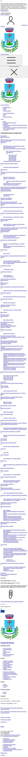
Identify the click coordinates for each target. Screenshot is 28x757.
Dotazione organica (5, 231)
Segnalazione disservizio (8, 741)
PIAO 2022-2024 (12, 160)
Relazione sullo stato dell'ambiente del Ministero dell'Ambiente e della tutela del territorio (13, 519)
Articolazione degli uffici (6, 190)
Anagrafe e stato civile (8, 661)
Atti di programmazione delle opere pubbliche (10, 489)
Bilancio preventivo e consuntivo (8, 398)
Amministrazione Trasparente (10, 122)
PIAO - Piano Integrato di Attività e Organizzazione (14, 567)
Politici (4, 653)
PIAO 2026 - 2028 (13, 155)
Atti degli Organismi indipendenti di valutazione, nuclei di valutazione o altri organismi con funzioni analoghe (15, 428)
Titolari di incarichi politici (9, 177)
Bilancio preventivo (7, 402)
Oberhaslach (10, 703)
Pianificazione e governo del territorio (9, 502)
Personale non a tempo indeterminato (8, 240)
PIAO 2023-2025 (12, 158)
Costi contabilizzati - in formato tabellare (12, 458)
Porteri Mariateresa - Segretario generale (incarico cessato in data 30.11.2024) (13, 225)
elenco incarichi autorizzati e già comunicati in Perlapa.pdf (12, 601)
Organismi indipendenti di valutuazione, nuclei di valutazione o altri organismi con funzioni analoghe (14, 423)
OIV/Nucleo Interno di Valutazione (8, 279)
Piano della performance (6, 292)
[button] (7, 107)
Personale (6, 124)
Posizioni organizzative (5, 230)
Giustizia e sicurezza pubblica (9, 673)
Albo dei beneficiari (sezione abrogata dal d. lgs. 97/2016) (13, 393)
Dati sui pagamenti (5, 470)
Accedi (2, 119)
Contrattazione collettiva (6, 265)
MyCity (3, 755)
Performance (3, 284)
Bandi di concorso (4, 280)
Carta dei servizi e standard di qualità (8, 442)
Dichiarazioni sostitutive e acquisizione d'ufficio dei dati (12, 337)
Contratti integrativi (7, 275)
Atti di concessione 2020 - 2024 (10, 390)
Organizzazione (4, 169)
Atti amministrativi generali (9, 147)
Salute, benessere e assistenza (9, 676)
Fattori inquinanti (7, 510)
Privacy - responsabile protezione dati (9, 574)
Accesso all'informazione (8, 113)
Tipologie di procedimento (6, 329)
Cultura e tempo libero (8, 662)
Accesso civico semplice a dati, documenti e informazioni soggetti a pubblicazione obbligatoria (14, 549)
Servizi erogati (4, 440)
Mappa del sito (4, 753)
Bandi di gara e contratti (6, 343)
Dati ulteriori (3, 573)
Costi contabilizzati (5, 454)
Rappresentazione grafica (6, 324)
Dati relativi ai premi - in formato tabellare (12, 310)
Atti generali (3, 142)
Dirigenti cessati (4, 220)
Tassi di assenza (4, 249)
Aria (4, 115)
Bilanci (2, 394)
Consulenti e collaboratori (6, 199)
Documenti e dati (7, 655)
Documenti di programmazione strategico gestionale (14, 148)
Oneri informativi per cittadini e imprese (9, 163)
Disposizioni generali (5, 137)
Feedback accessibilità (5, 717)
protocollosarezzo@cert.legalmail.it (10, 736)
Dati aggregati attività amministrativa (8, 325)
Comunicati (5, 685)
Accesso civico (4, 544)
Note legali (5, 747)
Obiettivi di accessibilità (8, 570)
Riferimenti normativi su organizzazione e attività (13, 146)
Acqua (4, 114)
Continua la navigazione (5, 13)
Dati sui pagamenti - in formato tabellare (11, 474)
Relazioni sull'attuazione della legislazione (12, 516)
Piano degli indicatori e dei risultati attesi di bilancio (12, 397)
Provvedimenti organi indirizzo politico (9, 341)
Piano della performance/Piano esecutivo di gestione (14, 296)
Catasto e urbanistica (7, 667)
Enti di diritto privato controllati (7, 322)
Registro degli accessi (8, 557)
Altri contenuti (4, 523)
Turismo (5, 668)
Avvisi (4, 687)
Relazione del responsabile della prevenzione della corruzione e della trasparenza (14, 538)
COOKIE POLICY (5, 11)
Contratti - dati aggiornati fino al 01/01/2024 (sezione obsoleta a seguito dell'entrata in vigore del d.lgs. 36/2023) (14, 364)
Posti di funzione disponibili (7, 219)
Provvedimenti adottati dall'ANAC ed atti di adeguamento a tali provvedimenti (12, 540)
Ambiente (5, 675)
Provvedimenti (4, 323)
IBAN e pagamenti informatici (7, 484)
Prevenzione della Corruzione (7, 526)
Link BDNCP (4, 382)
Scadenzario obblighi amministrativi (11, 167)
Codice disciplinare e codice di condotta (11, 161)
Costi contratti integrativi (8, 276)
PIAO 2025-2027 (12, 156)
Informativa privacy (7, 745)
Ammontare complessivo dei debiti (10, 481)
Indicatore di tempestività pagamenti (8, 476)
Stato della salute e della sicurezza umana (12, 517)
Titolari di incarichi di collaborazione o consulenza (11, 203)
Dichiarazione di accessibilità (9, 748)
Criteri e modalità (4, 385)
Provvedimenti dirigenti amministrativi (9, 342)
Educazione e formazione (8, 671)
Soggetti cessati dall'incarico (9, 178)
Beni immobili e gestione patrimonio (8, 405)
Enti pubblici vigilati (5, 315)
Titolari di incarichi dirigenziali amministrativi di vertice (12, 207)
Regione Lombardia (5, 14)
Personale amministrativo (8, 654)
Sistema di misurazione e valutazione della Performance (12, 286)
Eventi (4, 693)
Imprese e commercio (7, 664)
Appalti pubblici (6, 665)
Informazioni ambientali (6, 503)
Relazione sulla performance (7, 299)
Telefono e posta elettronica (6, 198)
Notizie (4, 684)
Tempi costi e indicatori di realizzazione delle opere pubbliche (14, 495)
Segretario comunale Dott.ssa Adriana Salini (12, 211)
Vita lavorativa (6, 663)
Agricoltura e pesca (7, 679)
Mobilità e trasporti (7, 669)
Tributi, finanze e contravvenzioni (10, 674)
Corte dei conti (4, 438)
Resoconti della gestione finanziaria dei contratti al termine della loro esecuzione (14, 367)
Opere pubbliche (4, 485)
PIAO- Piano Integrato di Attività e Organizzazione (14, 235)
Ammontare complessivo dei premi (8, 305)
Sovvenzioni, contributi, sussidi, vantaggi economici (12, 383)
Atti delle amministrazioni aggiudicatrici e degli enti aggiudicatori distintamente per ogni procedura (12, 349)
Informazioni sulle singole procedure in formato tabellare (13, 371)
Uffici (4, 650)
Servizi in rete (3, 460)
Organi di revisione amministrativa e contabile (10, 431)
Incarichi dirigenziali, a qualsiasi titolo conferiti (13, 217)
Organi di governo (7, 648)
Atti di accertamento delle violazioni (11, 542)
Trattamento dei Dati (7, 750)
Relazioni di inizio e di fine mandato (11, 184)
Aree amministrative (7, 649)
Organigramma (6, 195)
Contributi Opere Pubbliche (6, 488)
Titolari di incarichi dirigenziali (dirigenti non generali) (12, 213)
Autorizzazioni (6, 678)
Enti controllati (4, 312)
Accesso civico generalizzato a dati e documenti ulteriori (15, 550)
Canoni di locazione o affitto (7, 414)
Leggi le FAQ (6, 738)
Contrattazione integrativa (6, 271)
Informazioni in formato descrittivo (10, 375)
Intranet (2, 726)
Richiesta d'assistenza (7, 742)
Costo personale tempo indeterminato (11, 237)
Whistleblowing (4, 575)
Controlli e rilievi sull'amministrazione (9, 420)
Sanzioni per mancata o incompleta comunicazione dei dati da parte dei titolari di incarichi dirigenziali (14, 228)
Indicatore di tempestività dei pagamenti (11, 480)
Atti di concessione (5, 387)
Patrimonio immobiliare (6, 408)
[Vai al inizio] (1, 609)
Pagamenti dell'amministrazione (7, 468)
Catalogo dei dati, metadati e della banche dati (13, 568)
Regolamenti (6, 569)
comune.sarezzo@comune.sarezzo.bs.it (12, 735)
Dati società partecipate (8, 319)
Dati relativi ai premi (5, 306)
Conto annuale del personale (9, 236)
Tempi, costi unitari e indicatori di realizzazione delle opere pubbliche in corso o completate (14, 499)
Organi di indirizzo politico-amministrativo (12, 183)
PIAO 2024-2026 (12, 157)
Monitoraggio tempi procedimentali (8, 335)
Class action (3, 448)
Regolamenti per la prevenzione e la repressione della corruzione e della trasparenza (14, 535)
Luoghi (4, 692)
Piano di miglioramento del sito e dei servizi (12, 749)
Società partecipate (5, 316)
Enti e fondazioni (7, 652)
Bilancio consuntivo (7, 403)
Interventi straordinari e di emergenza (8, 522)
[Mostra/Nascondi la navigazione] (11, 60)
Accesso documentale (8, 552)
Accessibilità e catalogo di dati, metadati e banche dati (12, 563)
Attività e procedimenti (5, 327)
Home (4, 121)
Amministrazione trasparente (9, 744)
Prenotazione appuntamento (9, 739)
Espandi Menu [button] (4, 135)
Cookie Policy (4, 722)
